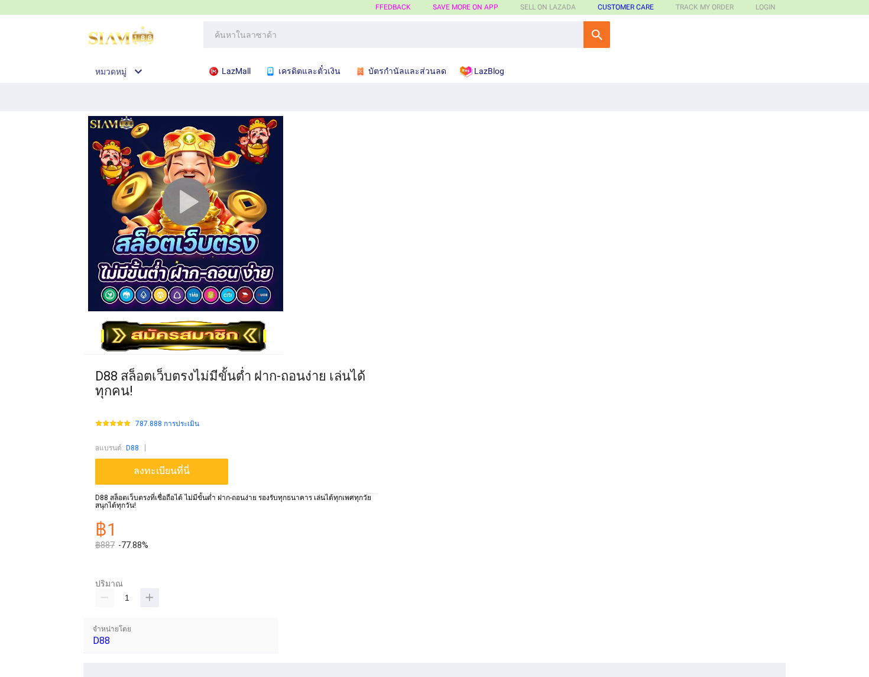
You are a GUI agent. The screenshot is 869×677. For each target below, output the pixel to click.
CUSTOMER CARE (626, 7)
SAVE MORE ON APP (465, 7)
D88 (132, 448)
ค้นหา (596, 34)
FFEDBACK (393, 7)
